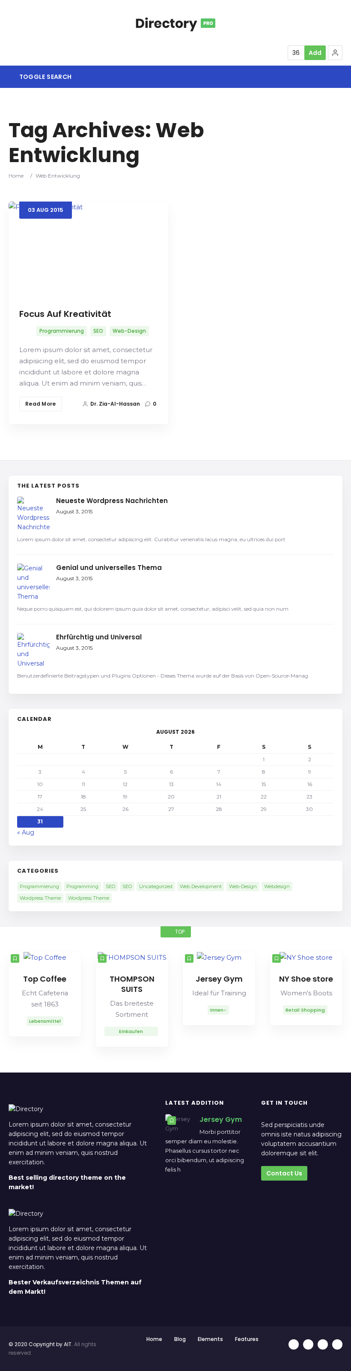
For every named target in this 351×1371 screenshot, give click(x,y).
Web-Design (129, 330)
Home (16, 175)
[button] (335, 52)
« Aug (25, 832)
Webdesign (277, 886)
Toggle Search (44, 76)
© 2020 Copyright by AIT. (41, 1344)
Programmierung (61, 330)
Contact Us (284, 1173)
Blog (180, 1339)
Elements (210, 1339)
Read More (40, 403)
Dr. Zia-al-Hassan (115, 403)
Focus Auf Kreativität (65, 314)
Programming (82, 886)
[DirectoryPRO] (175, 23)
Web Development (201, 886)
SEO (98, 330)
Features (247, 1339)
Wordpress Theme (40, 898)
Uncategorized (156, 886)
